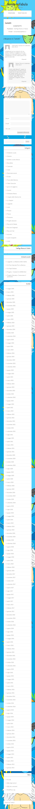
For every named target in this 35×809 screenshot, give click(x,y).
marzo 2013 (10, 761)
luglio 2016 (10, 632)
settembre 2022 (11, 397)
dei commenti (12, 786)
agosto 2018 (10, 547)
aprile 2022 (10, 407)
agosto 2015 (10, 669)
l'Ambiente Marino (12, 193)
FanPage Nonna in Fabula (21, 28)
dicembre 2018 (11, 533)
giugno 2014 (10, 716)
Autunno (9, 156)
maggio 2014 (10, 720)
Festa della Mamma (12, 180)
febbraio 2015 (10, 689)
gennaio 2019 (10, 530)
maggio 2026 (10, 288)
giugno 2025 (10, 309)
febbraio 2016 (10, 648)
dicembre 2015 (11, 655)
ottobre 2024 (10, 333)
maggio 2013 (10, 754)
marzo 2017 (10, 604)
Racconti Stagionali (12, 227)
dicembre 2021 (11, 421)
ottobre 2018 (10, 540)
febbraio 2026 (10, 295)
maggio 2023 (10, 373)
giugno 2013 (10, 750)
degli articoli (11, 783)
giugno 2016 (10, 635)
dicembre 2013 (11, 737)
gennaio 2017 (10, 611)
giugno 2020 (10, 472)
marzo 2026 (10, 292)
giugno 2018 (10, 553)
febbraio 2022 (10, 414)
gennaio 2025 (10, 326)
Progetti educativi (12, 220)
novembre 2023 (11, 363)
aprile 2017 (10, 601)
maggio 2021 (10, 438)
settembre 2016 (11, 625)
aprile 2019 (10, 519)
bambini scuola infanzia (13, 159)
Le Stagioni (10, 200)
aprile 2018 (10, 560)
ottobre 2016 (10, 621)
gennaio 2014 (10, 733)
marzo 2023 (10, 380)
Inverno (9, 190)
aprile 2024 (10, 346)
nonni (8, 207)
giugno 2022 (10, 400)
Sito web (8, 128)
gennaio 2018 (10, 570)
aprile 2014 (10, 723)
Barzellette (10, 163)
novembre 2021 (11, 424)
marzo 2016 (10, 645)
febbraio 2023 (10, 383)
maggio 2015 (10, 679)
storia (8, 241)
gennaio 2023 (10, 387)
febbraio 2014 (10, 730)
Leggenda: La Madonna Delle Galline (17, 261)
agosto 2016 (10, 628)
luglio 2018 (10, 550)
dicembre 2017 (11, 574)
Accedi (9, 779)
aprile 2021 (10, 441)
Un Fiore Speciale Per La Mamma (16, 265)
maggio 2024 (10, 343)
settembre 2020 (11, 465)
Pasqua (9, 210)
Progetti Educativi (22, 13)
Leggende (9, 203)
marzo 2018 (10, 564)
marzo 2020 (10, 482)
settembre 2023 (11, 366)
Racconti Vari (10, 231)
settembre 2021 (11, 431)
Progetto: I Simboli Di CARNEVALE (16, 272)
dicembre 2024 (11, 329)
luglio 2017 (10, 591)
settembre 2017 (11, 584)
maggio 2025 (10, 312)
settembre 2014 (11, 706)
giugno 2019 (10, 513)
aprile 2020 (10, 479)
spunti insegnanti (11, 237)
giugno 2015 (10, 676)
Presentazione (11, 13)
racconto (9, 234)
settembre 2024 (11, 336)
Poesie (9, 214)
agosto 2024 (10, 339)
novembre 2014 (11, 699)
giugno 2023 (10, 370)
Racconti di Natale (12, 224)
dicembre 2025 (11, 302)
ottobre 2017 (10, 581)
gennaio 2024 (10, 356)
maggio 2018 (10, 557)
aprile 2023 (10, 377)
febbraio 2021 (10, 448)
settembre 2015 (11, 665)
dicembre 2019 (11, 492)
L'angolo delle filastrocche (14, 197)
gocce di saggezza (12, 187)
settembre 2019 (11, 502)
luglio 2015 (10, 672)
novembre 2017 (11, 577)
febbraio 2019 (10, 526)
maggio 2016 (10, 638)
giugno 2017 (10, 594)
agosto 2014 (10, 710)
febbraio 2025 (10, 322)
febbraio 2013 (10, 764)
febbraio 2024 (10, 353)
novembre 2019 (11, 496)
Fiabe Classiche (11, 183)
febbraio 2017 (10, 608)
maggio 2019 (10, 516)
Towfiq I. (12, 802)
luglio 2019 (10, 509)
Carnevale (10, 166)
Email (7, 123)
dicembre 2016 (11, 615)
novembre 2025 (11, 305)
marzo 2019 (10, 523)
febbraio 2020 (10, 485)
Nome (7, 118)
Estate (9, 176)
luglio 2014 (10, 713)
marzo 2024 (10, 350)
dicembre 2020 (11, 455)
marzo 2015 (10, 686)
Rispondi (24, 59)
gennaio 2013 (10, 767)
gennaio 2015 (10, 693)
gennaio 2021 (10, 451)
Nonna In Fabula (17, 4)
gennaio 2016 (10, 652)
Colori (8, 170)
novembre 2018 (11, 536)
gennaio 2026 (10, 299)
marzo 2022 (10, 411)
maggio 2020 (10, 475)
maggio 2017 (10, 598)
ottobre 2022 (10, 394)
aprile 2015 (10, 682)
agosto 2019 (10, 506)
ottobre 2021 (10, 428)
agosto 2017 (10, 587)
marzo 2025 (10, 319)
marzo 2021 (10, 445)
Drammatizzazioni (12, 173)
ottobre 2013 (10, 744)
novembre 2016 (11, 618)
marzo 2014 (10, 727)
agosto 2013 (10, 747)
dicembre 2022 (11, 390)
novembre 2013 (11, 740)
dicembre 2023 (11, 360)
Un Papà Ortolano (12, 268)
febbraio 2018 (10, 567)
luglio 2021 (10, 434)
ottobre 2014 (10, 703)
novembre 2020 (11, 458)
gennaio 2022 (10, 417)
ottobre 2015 (10, 662)
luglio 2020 (10, 468)
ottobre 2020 (10, 462)
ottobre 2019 (10, 499)
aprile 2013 (10, 757)
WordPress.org (11, 790)
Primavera (10, 217)
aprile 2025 (10, 316)
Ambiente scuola (11, 153)
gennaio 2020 (10, 489)
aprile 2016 (10, 642)
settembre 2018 (11, 543)
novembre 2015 (11, 659)
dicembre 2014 (11, 696)
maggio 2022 (10, 404)
